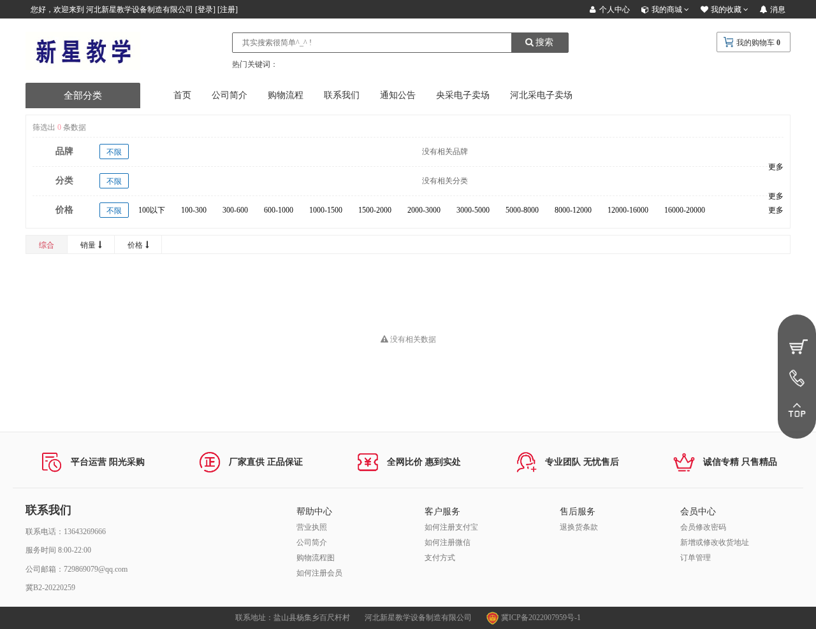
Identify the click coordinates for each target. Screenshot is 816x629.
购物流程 (285, 95)
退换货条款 (579, 527)
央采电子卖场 (463, 95)
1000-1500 (325, 210)
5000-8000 (522, 210)
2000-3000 (424, 210)
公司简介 (229, 95)
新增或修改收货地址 (714, 542)
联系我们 (342, 95)
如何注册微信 (447, 542)
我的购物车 (755, 42)
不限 (114, 152)
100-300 (194, 210)
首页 (182, 95)
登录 (205, 9)
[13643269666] (797, 378)
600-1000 (278, 210)
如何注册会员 (319, 573)
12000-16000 (628, 210)
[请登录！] (797, 346)
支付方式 (440, 557)
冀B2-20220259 (50, 587)
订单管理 (695, 557)
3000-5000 (473, 210)
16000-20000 (684, 210)
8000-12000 (573, 210)
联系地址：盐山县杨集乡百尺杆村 (292, 617)
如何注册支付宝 (451, 527)
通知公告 (398, 95)
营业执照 (311, 527)
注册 (227, 9)
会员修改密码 (703, 527)
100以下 (151, 210)
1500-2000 (374, 210)
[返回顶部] (797, 410)
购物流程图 (315, 557)
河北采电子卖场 (541, 95)
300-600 (235, 210)
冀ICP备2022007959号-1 (540, 617)
